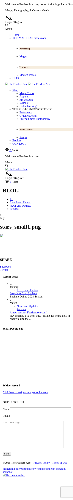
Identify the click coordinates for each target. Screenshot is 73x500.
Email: (6, 415)
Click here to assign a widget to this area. (25, 392)
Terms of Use (59, 462)
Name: (6, 409)
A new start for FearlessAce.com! (28, 312)
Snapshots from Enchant (23, 293)
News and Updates (27, 306)
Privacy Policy (41, 462)
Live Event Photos (27, 290)
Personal (21, 309)
